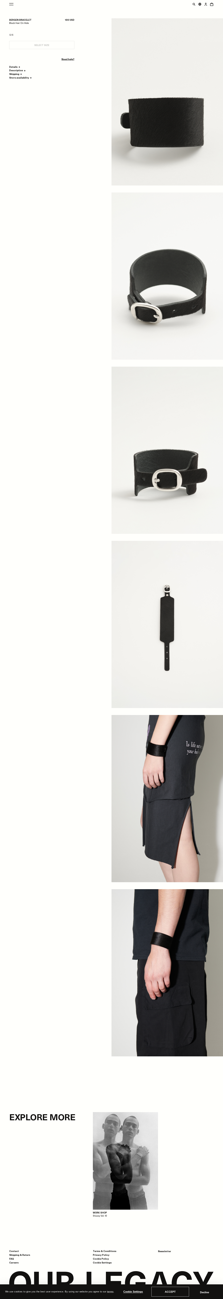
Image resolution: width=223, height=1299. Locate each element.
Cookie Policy (101, 1259)
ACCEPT (170, 1291)
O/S (11, 34)
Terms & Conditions (104, 1251)
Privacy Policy (101, 1255)
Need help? (67, 59)
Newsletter (164, 1251)
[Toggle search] (194, 4)
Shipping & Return (19, 1255)
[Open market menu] (200, 4)
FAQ (11, 1259)
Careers (14, 1262)
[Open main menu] (11, 4)
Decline (204, 1292)
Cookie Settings (133, 1291)
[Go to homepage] (111, 1283)
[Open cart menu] (212, 4)
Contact (14, 1251)
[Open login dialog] (206, 4)
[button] (15, 67)
